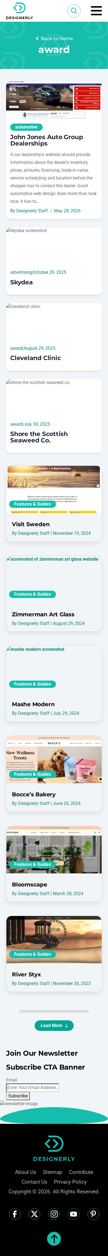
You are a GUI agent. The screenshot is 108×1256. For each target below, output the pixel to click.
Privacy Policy (70, 1181)
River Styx (26, 974)
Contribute (81, 1172)
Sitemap (52, 1172)
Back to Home (57, 38)
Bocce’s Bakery (34, 794)
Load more (51, 1025)
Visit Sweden (31, 524)
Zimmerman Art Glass (43, 614)
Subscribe (18, 1096)
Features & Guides (32, 504)
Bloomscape (29, 884)
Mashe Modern (33, 704)
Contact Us (34, 1181)
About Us (25, 1172)
